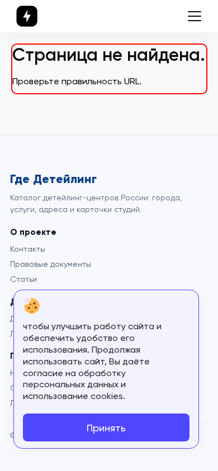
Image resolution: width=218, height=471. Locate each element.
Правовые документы (50, 263)
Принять (106, 428)
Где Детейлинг (53, 179)
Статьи (23, 279)
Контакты (27, 248)
